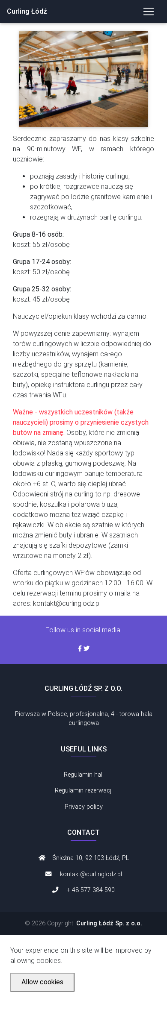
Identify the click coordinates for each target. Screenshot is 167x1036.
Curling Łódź (27, 11)
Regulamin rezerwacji (84, 790)
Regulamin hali (84, 774)
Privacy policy (84, 806)
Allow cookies (42, 982)
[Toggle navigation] (148, 11)
